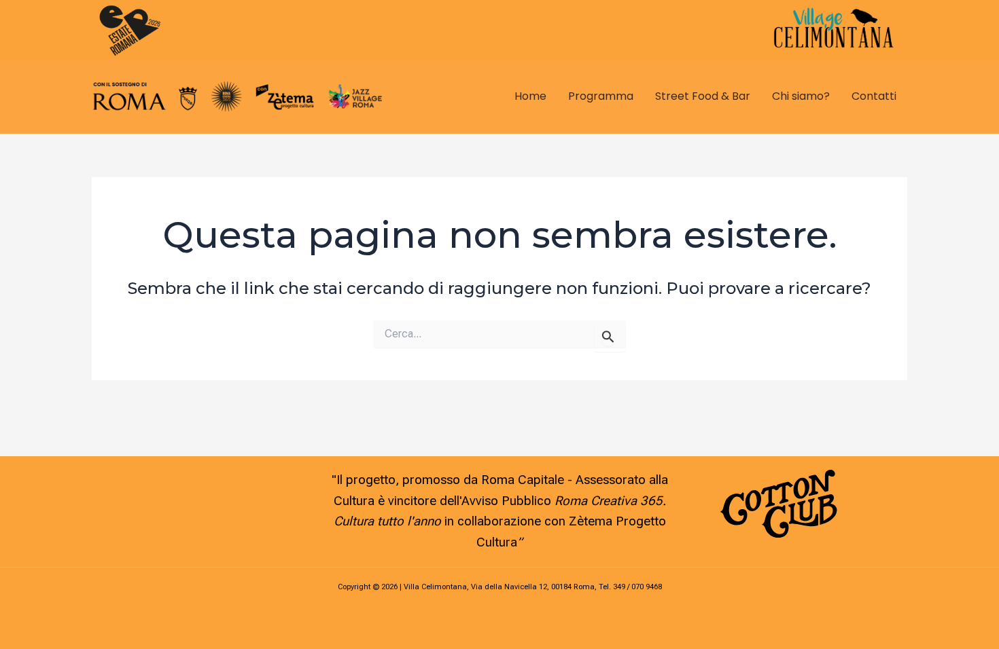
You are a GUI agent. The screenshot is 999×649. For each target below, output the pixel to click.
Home (530, 96)
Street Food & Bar (702, 96)
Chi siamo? (801, 96)
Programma (600, 96)
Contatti (874, 96)
